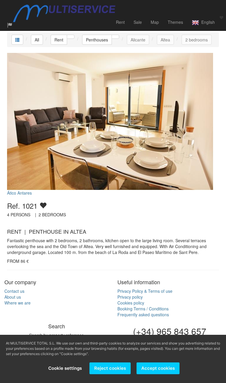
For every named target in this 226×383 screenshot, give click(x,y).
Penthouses (97, 40)
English (207, 22)
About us (12, 297)
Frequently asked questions (143, 314)
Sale (138, 22)
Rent (120, 22)
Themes (175, 22)
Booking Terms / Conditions (143, 309)
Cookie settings (65, 368)
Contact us (14, 291)
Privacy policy (130, 297)
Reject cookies (110, 368)
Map (155, 22)
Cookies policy (130, 303)
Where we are (17, 303)
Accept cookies (158, 368)
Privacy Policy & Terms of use (144, 291)
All (37, 40)
